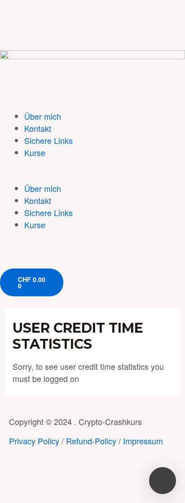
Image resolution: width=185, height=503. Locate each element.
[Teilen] (56, 479)
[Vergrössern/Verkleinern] (132, 479)
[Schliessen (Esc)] (18, 479)
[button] (92, 176)
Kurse (34, 152)
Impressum (143, 441)
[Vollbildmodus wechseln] (94, 479)
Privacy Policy (34, 441)
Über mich (42, 116)
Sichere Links (48, 140)
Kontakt (37, 128)
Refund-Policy (91, 441)
